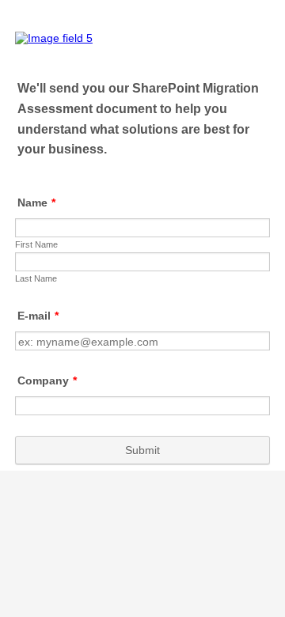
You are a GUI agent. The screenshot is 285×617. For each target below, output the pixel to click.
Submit (142, 450)
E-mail (38, 315)
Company (47, 380)
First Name (36, 244)
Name (36, 202)
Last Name (36, 278)
